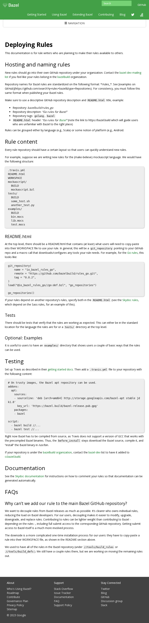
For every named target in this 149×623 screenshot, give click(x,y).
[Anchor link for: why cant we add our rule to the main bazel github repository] (129, 503)
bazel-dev (94, 452)
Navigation (76, 23)
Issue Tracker (62, 593)
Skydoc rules (130, 300)
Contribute (13, 597)
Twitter (105, 589)
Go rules (132, 253)
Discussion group (112, 601)
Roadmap (13, 593)
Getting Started (36, 14)
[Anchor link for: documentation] (48, 467)
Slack (104, 605)
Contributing (106, 14)
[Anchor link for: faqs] (21, 491)
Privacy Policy (15, 605)
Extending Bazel (83, 14)
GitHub (142, 5)
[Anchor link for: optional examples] (44, 338)
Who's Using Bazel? (19, 589)
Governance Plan (17, 601)
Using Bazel (59, 14)
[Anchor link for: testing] (26, 361)
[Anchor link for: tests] (17, 315)
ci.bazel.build (12, 456)
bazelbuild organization (57, 452)
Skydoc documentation (29, 476)
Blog (122, 14)
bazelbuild (63, 77)
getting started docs (60, 369)
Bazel (62, 120)
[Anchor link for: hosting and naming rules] (73, 64)
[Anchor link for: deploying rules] (56, 44)
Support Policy (63, 605)
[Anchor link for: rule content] (40, 141)
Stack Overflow (63, 589)
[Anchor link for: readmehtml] (33, 236)
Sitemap (12, 609)
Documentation (64, 597)
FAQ (56, 601)
